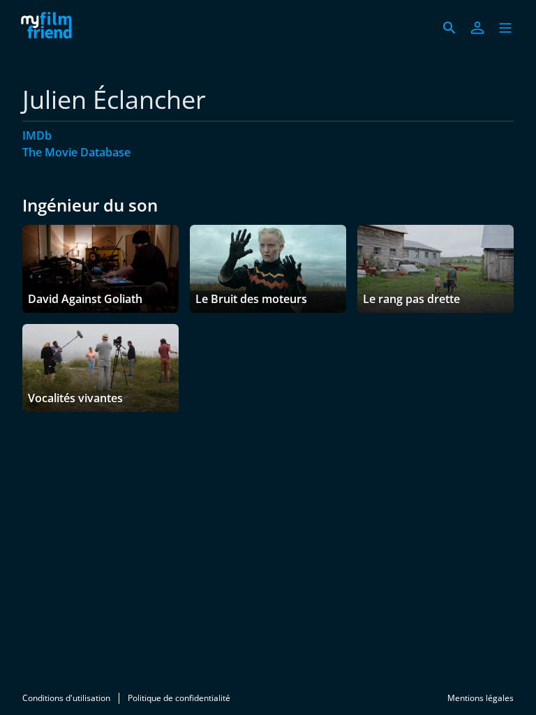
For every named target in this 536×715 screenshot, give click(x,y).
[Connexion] (477, 28)
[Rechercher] (449, 28)
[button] (505, 28)
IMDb (37, 135)
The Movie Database (76, 152)
